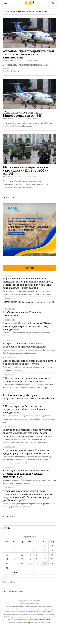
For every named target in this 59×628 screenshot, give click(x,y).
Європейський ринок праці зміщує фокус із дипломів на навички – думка (29, 362)
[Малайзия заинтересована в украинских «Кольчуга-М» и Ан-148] (29, 149)
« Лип (14, 572)
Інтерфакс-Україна (44, 620)
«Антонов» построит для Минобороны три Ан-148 (22, 114)
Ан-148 (9, 71)
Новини (35, 60)
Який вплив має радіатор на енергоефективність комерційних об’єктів (29, 397)
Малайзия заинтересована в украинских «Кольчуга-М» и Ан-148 (26, 170)
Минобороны (27, 126)
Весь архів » (9, 582)
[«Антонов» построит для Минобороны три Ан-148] (29, 94)
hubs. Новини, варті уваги (29, 3)
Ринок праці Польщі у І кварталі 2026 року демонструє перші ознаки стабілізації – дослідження (28, 326)
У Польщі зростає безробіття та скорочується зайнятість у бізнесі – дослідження (25, 409)
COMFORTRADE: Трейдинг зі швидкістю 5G (28, 301)
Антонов (16, 71)
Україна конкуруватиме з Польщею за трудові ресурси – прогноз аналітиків (26, 452)
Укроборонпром (27, 187)
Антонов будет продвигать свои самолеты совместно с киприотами (28, 54)
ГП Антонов (17, 126)
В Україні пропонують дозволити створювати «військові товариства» (24, 345)
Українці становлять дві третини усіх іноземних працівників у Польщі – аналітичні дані (26, 473)
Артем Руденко (8, 60)
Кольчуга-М (17, 187)
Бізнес (30, 60)
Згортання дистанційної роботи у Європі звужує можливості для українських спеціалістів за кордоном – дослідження (27, 432)
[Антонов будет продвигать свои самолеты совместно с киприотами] (29, 33)
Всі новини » (9, 516)
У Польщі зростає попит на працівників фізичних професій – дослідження (27, 379)
